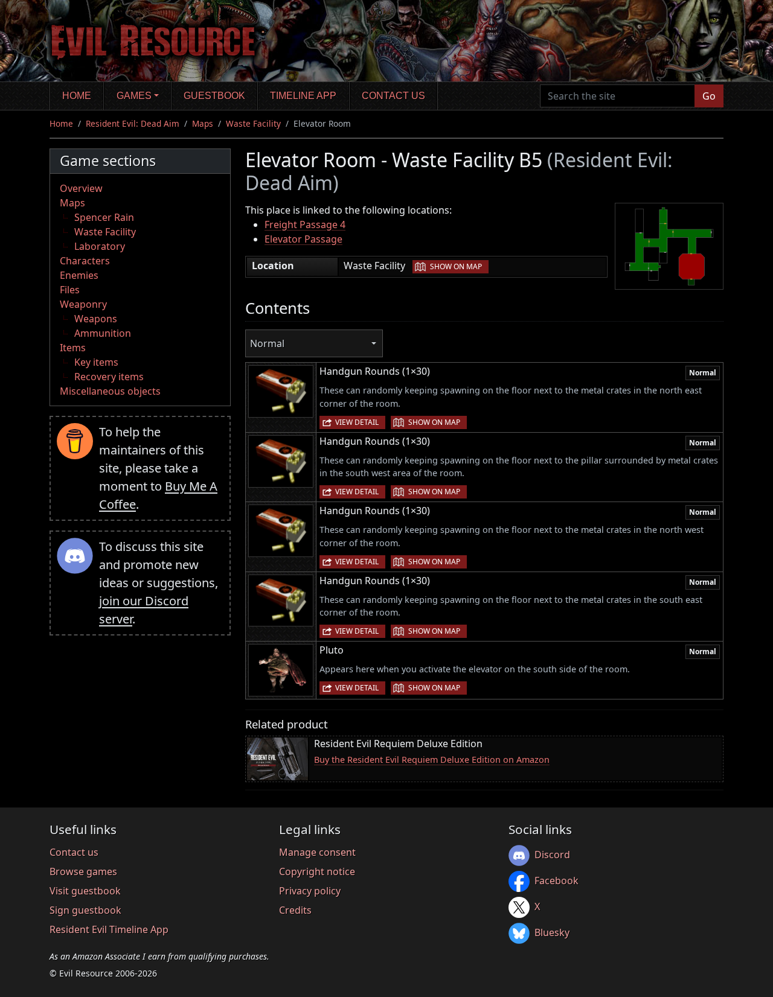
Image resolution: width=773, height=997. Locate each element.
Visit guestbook (85, 890)
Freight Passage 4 (305, 224)
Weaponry (83, 304)
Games (134, 96)
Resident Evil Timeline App (109, 929)
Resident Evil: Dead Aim (132, 123)
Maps (202, 123)
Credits (295, 910)
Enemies (79, 275)
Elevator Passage (303, 239)
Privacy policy (310, 890)
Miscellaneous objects (110, 391)
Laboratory (99, 246)
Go (709, 96)
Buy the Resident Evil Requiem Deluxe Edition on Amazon (432, 759)
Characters (85, 260)
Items (73, 347)
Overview (81, 188)
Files (70, 289)
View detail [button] (357, 422)
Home (76, 96)
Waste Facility (253, 123)
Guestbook (214, 96)
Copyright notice (317, 871)
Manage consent (317, 852)
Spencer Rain (104, 217)
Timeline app (303, 96)
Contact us (393, 96)
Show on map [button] (456, 266)
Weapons (95, 318)
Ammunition (102, 333)
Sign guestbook (85, 910)
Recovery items (109, 376)
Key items (96, 362)
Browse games (83, 871)
